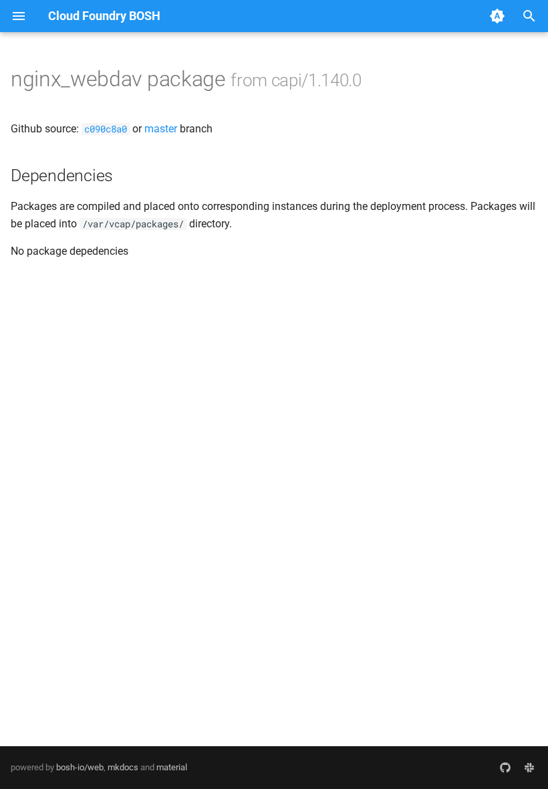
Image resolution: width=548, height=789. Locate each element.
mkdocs (123, 767)
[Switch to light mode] (497, 16)
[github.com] (505, 767)
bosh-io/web (80, 767)
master (160, 128)
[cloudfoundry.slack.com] (529, 767)
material (171, 767)
